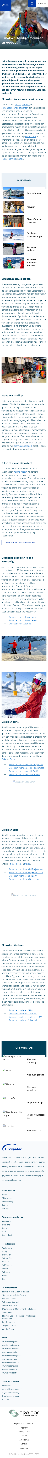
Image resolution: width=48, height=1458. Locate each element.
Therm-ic (11, 158)
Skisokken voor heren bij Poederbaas (26, 872)
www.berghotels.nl (9, 1369)
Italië (4, 1231)
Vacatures (24, 1448)
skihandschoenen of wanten (15, 107)
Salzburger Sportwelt (10, 1302)
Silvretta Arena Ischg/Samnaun (15, 1295)
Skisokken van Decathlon (20, 623)
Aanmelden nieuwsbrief (12, 1389)
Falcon (13, 759)
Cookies (24, 1435)
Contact (24, 1444)
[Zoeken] (32, 3)
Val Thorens (7, 1265)
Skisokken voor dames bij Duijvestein (26, 764)
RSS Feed (6, 1399)
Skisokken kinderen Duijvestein (23, 1020)
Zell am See (7, 1258)
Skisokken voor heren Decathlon (24, 879)
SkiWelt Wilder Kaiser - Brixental (15, 1292)
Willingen (6, 1272)
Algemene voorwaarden (24, 1423)
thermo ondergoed (23, 445)
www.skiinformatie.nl (10, 1348)
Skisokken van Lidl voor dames (23, 617)
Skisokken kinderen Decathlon (23, 1013)
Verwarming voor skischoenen (20, 542)
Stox (21, 158)
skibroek (26, 104)
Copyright (24, 1427)
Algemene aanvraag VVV (12, 1392)
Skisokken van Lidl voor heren (23, 620)
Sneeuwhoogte (8, 1201)
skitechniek (30, 136)
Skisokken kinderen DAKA (21, 1010)
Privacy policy (24, 1431)
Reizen (5, 1205)
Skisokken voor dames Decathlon (24, 774)
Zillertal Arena (8, 1329)
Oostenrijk (6, 1221)
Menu (41, 3)
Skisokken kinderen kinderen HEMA (25, 1017)
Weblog (5, 1208)
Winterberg (7, 1248)
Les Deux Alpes (8, 1322)
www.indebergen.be (10, 1366)
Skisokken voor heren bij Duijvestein (26, 869)
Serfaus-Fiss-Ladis (9, 1305)
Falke (4, 158)
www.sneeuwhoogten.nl (11, 1355)
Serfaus (5, 1268)
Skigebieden (7, 1198)
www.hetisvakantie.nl (10, 1345)
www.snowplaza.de (9, 1359)
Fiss (3, 1279)
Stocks (27, 863)
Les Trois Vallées (9, 1298)
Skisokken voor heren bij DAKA (23, 875)
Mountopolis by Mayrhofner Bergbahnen (18, 1309)
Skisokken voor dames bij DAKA (23, 771)
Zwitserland (7, 1235)
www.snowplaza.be (9, 1352)
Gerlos (5, 1275)
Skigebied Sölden (9, 1325)
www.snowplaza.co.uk (10, 1362)
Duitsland (6, 1225)
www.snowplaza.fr (9, 1373)
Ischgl (4, 1251)
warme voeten (20, 471)
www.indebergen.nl (10, 1342)
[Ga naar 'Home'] (5, 5)
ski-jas (18, 104)
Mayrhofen (6, 1255)
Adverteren (24, 1440)
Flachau (5, 1261)
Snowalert (6, 1385)
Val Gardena (7, 1312)
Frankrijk (5, 1228)
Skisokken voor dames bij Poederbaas (26, 767)
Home (4, 1195)
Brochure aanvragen (10, 1396)
